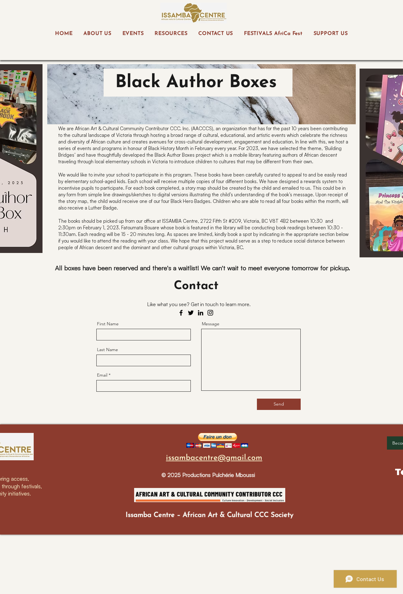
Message (210, 324)
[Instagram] (210, 313)
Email (102, 375)
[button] (217, 440)
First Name (108, 324)
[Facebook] (181, 313)
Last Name (107, 349)
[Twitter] (191, 313)
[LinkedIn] (200, 313)
